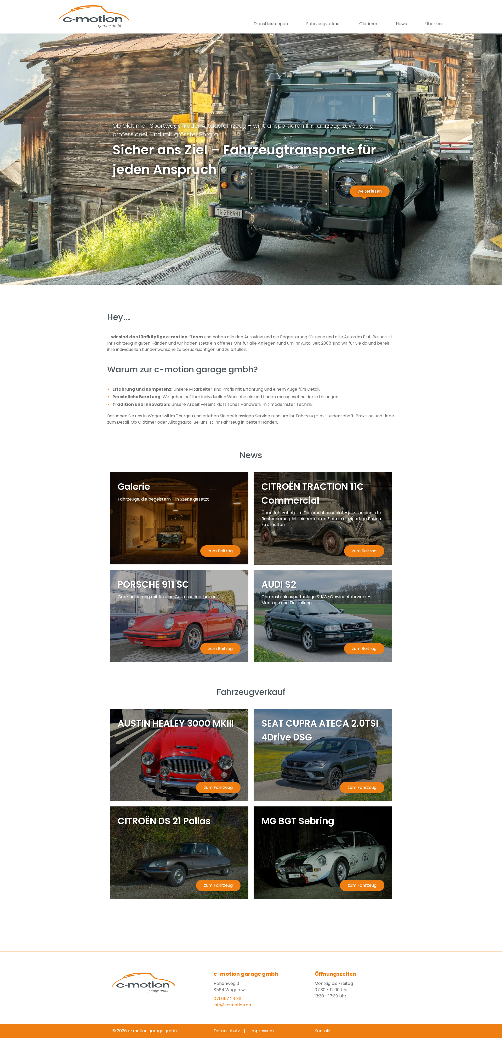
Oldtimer (368, 24)
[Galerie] (179, 518)
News (401, 24)
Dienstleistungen (271, 24)
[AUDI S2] (323, 616)
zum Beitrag (220, 551)
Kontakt (323, 1031)
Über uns (434, 24)
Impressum (262, 1031)
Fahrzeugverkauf (323, 24)
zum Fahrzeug (218, 787)
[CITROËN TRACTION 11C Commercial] (323, 518)
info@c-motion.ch (232, 1005)
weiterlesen (370, 191)
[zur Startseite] (98, 16)
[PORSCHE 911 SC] (179, 616)
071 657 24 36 (227, 999)
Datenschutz (227, 1031)
